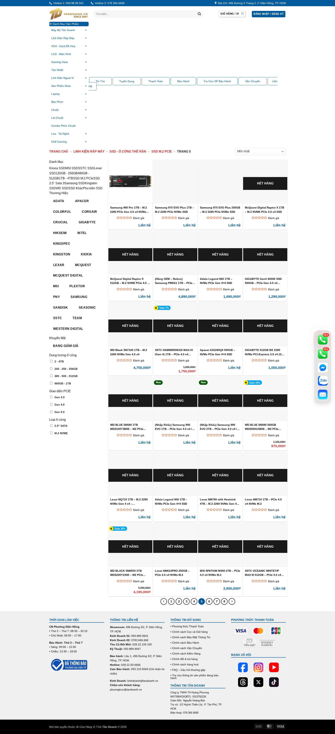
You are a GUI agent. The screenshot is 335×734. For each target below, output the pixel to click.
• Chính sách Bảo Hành (184, 642)
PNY (56, 296)
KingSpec (61, 243)
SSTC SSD (86, 168)
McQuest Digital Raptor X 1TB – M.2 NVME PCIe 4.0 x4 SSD (264, 209)
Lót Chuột (57, 117)
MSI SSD (71, 168)
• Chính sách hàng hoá (184, 664)
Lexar (58, 265)
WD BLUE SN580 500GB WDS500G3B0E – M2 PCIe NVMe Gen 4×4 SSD (261, 426)
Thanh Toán (155, 81)
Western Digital (68, 328)
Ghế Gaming (59, 141)
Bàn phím (57, 101)
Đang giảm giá (66, 345)
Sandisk (60, 307)
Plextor (77, 286)
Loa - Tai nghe (60, 133)
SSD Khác (75, 188)
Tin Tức (100, 81)
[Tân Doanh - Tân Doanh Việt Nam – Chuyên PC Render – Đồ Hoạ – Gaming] (68, 14)
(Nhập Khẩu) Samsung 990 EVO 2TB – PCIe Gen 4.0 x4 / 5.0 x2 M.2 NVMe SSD (218, 426)
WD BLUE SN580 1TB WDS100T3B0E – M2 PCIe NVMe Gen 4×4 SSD (126, 426)
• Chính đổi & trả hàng (184, 659)
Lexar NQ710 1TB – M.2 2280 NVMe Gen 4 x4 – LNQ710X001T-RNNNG (129, 501)
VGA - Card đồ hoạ (63, 46)
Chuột (55, 109)
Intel (82, 233)
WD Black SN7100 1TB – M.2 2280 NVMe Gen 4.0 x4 (128, 352)
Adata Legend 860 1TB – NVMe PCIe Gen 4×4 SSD (216, 281)
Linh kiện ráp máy (62, 38)
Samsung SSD (74, 183)
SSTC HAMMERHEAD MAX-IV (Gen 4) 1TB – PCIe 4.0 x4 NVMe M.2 (174, 352)
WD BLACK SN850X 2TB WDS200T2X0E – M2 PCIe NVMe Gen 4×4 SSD (126, 572)
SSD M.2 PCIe (161, 151)
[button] (232, 14)
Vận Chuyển (252, 81)
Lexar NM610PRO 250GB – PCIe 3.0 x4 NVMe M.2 (172, 572)
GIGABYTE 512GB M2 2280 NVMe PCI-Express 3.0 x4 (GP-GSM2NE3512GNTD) (264, 352)
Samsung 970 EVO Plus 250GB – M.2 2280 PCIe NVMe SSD (220, 209)
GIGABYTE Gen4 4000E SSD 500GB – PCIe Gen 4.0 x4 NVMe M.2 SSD (263, 281)
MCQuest (83, 265)
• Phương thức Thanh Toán (187, 626)
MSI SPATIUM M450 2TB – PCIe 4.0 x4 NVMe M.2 (220, 572)
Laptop (55, 93)
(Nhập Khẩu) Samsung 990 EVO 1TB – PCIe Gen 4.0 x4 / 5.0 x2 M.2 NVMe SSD (173, 426)
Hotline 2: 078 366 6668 (108, 3)
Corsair (89, 211)
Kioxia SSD (57, 168)
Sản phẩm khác (61, 85)
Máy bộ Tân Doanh (63, 30)
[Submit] (199, 14)
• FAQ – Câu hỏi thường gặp (187, 670)
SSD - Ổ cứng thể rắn (128, 151)
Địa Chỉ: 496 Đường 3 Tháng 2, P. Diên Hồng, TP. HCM (251, 3)
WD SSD (62, 188)
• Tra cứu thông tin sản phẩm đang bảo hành (194, 676)
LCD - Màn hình (61, 54)
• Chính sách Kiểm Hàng (185, 653)
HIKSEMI (60, 233)
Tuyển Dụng (126, 81)
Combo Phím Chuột (63, 125)
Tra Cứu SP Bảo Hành (217, 81)
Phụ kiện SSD (93, 188)
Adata (58, 201)
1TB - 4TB (66, 178)
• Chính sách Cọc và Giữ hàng (189, 631)
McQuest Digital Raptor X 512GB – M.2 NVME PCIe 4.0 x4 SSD (130, 281)
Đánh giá (138, 218)
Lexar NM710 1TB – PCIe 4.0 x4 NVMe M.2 (263, 501)
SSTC (57, 318)
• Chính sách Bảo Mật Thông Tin (190, 637)
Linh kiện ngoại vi (62, 77)
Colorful (62, 211)
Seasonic (87, 307)
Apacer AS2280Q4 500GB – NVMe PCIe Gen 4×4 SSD (217, 352)
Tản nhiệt (57, 70)
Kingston (61, 254)
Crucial (60, 222)
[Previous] (164, 601)
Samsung (79, 296)
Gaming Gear (59, 62)
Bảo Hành (183, 81)
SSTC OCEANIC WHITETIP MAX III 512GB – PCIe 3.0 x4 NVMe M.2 (263, 572)
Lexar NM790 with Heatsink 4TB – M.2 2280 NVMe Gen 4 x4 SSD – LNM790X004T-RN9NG (218, 501)
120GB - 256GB (67, 173)
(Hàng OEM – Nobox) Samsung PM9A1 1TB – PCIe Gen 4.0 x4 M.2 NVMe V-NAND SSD (174, 281)
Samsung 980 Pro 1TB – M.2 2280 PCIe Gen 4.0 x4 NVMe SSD (128, 209)
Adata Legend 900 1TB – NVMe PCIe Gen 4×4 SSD (171, 501)
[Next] (232, 601)
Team (77, 318)
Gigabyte (87, 222)
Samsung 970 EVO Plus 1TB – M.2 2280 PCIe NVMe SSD (174, 209)
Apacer (82, 201)
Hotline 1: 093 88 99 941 (68, 3)
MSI (56, 286)
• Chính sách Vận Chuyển (186, 648)
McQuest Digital (68, 275)
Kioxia (86, 254)
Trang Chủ (58, 151)
